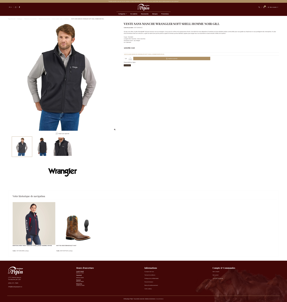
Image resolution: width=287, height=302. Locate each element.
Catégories (121, 14)
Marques (155, 14)
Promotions (165, 14)
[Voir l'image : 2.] (42, 147)
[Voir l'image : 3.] (63, 147)
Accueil (15, 7)
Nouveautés (145, 14)
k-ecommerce (159, 299)
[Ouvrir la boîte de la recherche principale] (259, 7)
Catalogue (19, 19)
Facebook (19, 7)
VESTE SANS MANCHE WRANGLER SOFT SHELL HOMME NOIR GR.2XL (144, 54)
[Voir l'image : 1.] (22, 147)
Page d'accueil (11, 19)
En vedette (133, 14)
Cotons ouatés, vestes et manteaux (60, 19)
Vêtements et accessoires (30, 19)
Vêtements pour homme (44, 19)
